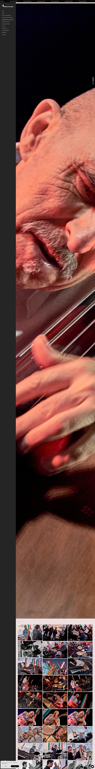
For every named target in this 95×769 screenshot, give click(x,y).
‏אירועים (3, 13)
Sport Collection (5, 21)
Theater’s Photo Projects (7, 17)
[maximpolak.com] (8, 6)
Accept (15, 766)
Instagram (4, 28)
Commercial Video (6, 23)
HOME (3, 11)
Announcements (5, 30)
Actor (3, 26)
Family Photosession (6, 15)
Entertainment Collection (7, 19)
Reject (6, 766)
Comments (4, 32)
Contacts (4, 34)
